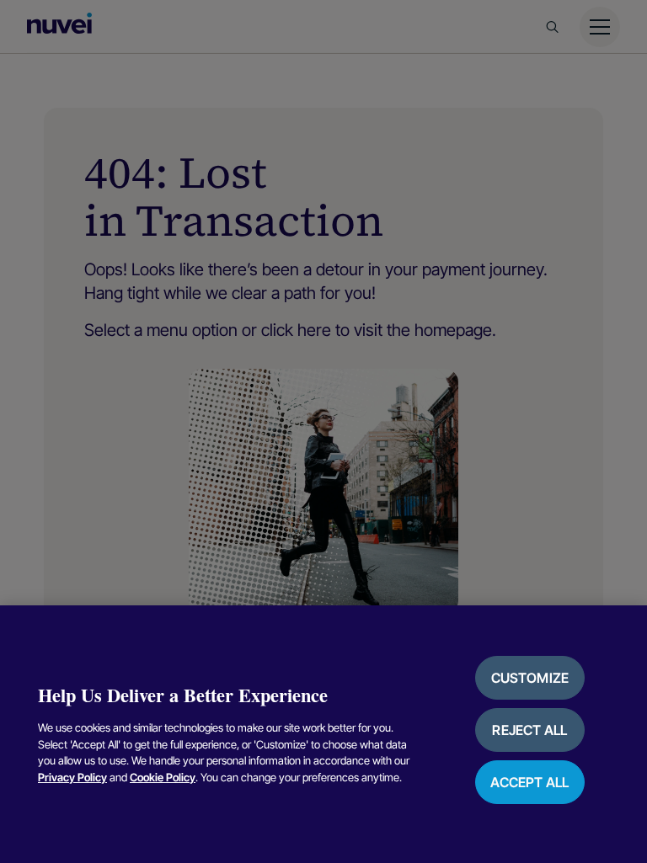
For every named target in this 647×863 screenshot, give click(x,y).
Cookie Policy (162, 777)
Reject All (529, 730)
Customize (530, 677)
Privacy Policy (72, 777)
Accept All (529, 782)
